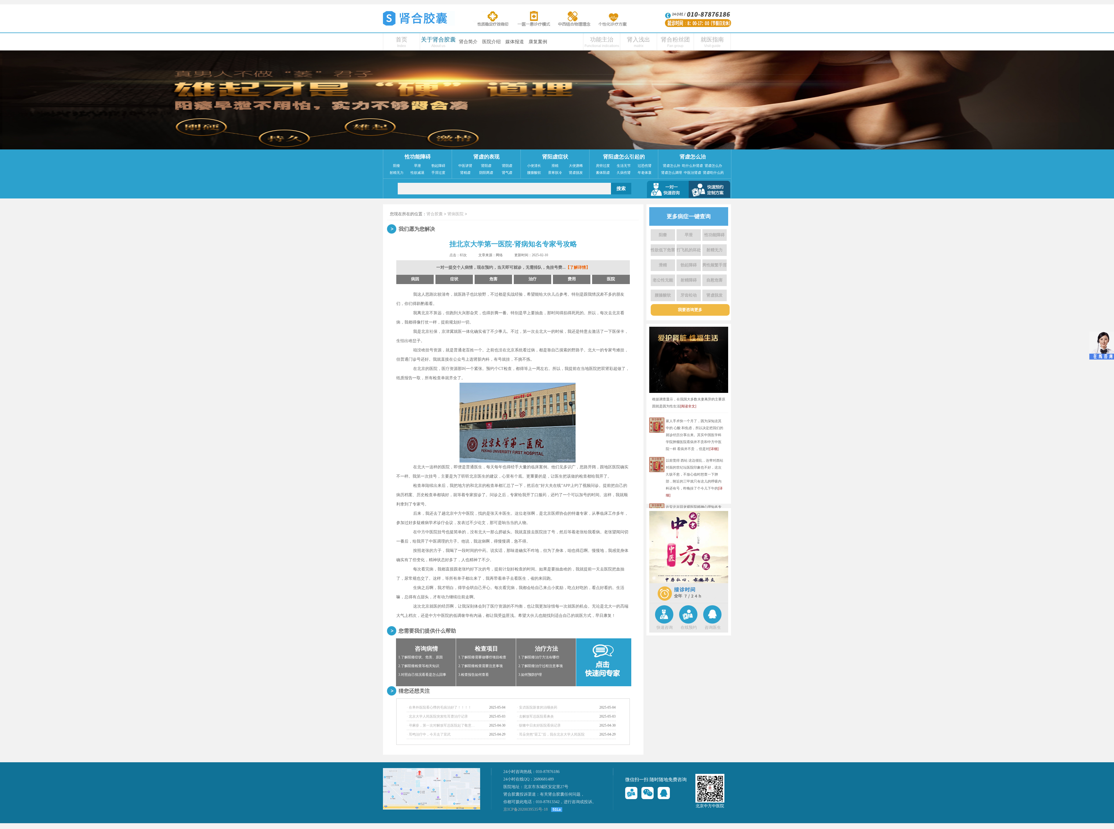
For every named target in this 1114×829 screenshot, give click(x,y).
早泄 (417, 166)
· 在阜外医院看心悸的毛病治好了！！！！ (439, 707)
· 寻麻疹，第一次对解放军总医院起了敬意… (441, 725)
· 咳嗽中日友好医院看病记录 (539, 725)
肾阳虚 (486, 166)
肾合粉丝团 (675, 39)
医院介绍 (491, 41)
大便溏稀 (576, 166)
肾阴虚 (507, 166)
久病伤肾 (624, 173)
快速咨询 (665, 627)
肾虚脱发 (576, 173)
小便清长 (534, 166)
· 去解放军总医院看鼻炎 (535, 716)
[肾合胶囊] (419, 24)
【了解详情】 (578, 267)
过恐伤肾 (645, 166)
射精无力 (397, 173)
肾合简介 (468, 41)
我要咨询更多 (690, 310)
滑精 (554, 166)
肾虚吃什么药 (713, 173)
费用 (572, 279)
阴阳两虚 (486, 173)
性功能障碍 (418, 157)
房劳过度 (603, 166)
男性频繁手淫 (714, 265)
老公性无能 (663, 280)
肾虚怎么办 (713, 166)
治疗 (533, 279)
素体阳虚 (603, 173)
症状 (454, 279)
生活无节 (624, 166)
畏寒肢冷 (555, 173)
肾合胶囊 (434, 214)
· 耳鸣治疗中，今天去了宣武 (429, 734)
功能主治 (601, 39)
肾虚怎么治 (693, 157)
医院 (611, 279)
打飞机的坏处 (689, 250)
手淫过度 (438, 173)
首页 (401, 39)
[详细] (714, 449)
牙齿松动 (689, 295)
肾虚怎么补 (671, 166)
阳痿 (396, 166)
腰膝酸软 (534, 173)
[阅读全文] (688, 406)
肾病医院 (455, 214)
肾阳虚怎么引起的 (624, 157)
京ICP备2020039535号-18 (525, 809)
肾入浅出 (638, 39)
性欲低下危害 (663, 250)
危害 (493, 279)
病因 (415, 279)
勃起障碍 (438, 166)
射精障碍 (689, 280)
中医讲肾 (465, 166)
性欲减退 (417, 173)
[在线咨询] (631, 793)
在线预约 (689, 627)
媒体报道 (514, 41)
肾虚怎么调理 (671, 173)
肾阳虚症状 (555, 157)
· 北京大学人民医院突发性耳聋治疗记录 (437, 716)
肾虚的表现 (486, 157)
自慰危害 (714, 280)
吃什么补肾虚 (692, 166)
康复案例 (538, 41)
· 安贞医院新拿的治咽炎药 (537, 707)
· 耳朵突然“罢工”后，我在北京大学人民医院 (551, 734)
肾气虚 (507, 173)
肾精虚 (465, 173)
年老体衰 (645, 173)
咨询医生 (713, 627)
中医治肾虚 (692, 173)
